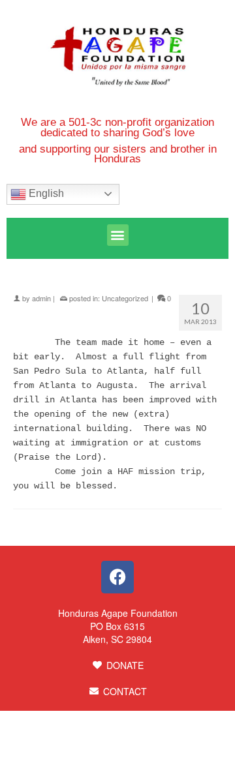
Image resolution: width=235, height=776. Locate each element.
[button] (118, 235)
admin (41, 298)
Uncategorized (125, 298)
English (45, 193)
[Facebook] (117, 577)
